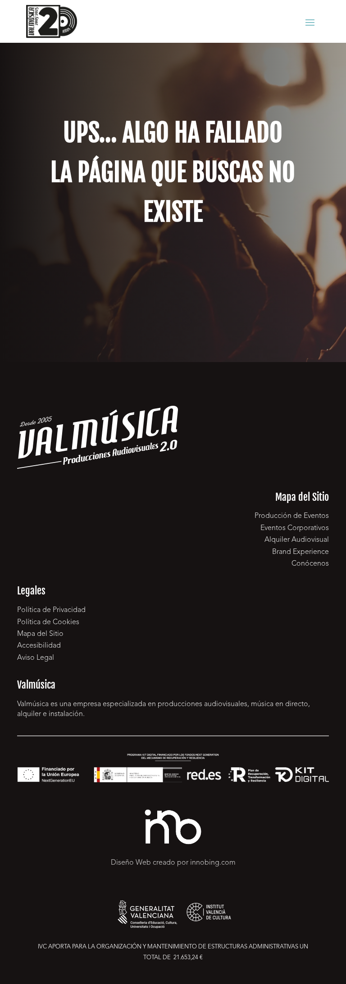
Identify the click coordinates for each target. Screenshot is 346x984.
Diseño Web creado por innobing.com (173, 862)
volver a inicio (173, 278)
